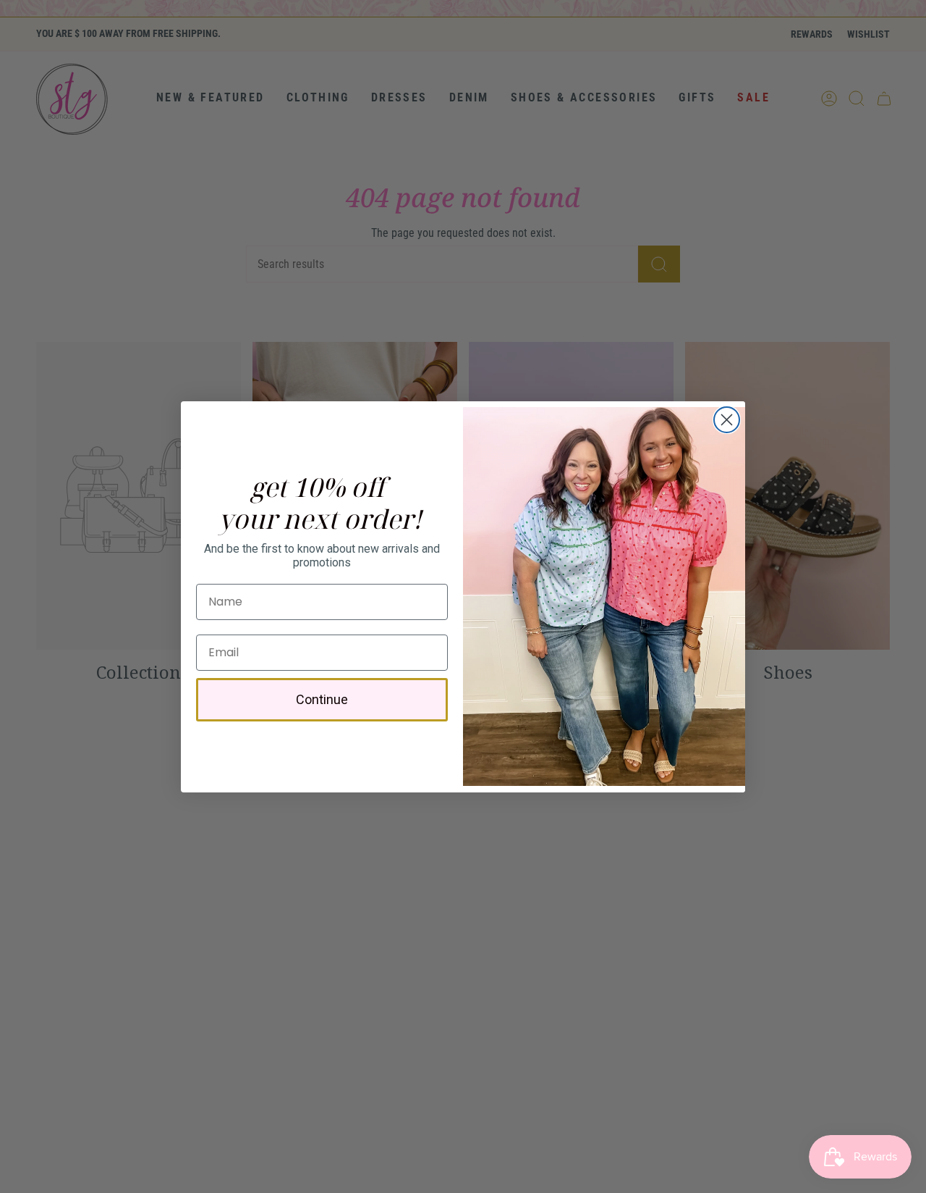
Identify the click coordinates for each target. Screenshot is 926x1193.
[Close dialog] (726, 419)
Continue (322, 699)
